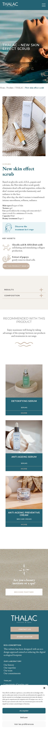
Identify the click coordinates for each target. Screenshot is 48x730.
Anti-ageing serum (24, 457)
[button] (44, 688)
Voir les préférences (24, 724)
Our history (9, 664)
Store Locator (24, 637)
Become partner (24, 592)
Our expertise (10, 667)
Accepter (24, 711)
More (24, 413)
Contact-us (25, 629)
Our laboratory (12, 661)
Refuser (24, 717)
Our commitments (12, 673)
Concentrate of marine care (16, 684)
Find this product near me (16, 266)
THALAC (8, 681)
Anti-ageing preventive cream (24, 513)
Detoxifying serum (24, 401)
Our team (8, 670)
